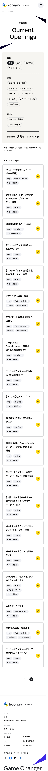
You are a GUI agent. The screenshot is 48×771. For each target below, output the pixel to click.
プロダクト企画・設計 (17, 83)
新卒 (19, 63)
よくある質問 (27, 745)
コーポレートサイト (20, 753)
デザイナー (13, 94)
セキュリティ (26, 88)
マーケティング (27, 94)
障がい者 (29, 63)
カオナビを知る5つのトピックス (15, 720)
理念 (5, 717)
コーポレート (13, 104)
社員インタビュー (10, 729)
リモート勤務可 (15, 124)
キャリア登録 (29, 148)
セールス (12, 99)
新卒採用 (7, 753)
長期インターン (15, 68)
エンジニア (13, 88)
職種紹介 (7, 745)
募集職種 (26, 736)
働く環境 (7, 737)
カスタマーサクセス (27, 99)
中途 (11, 63)
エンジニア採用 (28, 741)
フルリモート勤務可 (16, 119)
